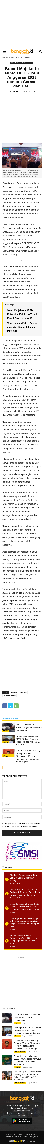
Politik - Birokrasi (16, 57)
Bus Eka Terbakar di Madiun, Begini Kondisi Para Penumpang (29, 727)
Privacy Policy (33, 1137)
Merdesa (17, 1067)
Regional (5, 730)
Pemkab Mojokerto (10, 695)
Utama (31, 63)
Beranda (5, 57)
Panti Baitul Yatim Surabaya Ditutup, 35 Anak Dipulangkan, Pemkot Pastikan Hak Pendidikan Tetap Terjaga (28, 756)
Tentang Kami (10, 1134)
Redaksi (19, 1134)
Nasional (5, 742)
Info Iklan (18, 1137)
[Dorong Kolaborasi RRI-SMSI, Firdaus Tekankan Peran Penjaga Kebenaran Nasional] (8, 739)
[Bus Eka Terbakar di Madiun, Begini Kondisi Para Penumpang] (8, 727)
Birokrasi (27, 57)
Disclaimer (9, 1137)
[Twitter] (10, 705)
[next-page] (7, 767)
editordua (16, 91)
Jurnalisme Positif (31, 1134)
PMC (25, 1137)
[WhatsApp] (16, 705)
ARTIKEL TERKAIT (10, 718)
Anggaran (13, 692)
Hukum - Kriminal (5, 755)
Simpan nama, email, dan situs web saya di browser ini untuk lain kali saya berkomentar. (21, 825)
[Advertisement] (22, 24)
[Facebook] (4, 705)
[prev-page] (4, 767)
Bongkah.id (18, 1141)
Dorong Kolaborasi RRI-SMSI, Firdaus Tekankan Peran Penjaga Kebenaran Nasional (27, 1030)
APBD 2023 (23, 692)
